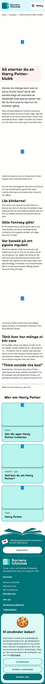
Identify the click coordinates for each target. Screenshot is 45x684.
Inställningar (22, 662)
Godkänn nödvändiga (22, 669)
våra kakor (15, 655)
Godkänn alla (22, 677)
